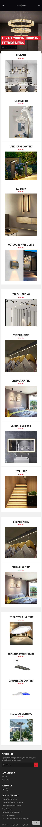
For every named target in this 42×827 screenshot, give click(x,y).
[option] (21, 32)
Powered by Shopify (22, 825)
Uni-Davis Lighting (12, 825)
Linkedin (14, 799)
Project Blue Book (17, 802)
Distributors (6, 780)
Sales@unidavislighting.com (11, 812)
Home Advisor (16, 806)
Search (4, 776)
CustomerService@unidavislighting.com (15, 818)
